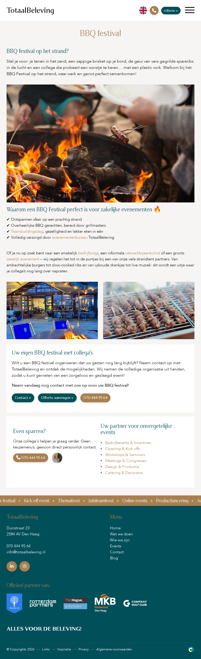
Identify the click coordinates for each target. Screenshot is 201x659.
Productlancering (155, 501)
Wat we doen (121, 534)
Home (115, 528)
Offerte (171, 10)
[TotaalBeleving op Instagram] (24, 566)
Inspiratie (64, 649)
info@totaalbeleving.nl (26, 552)
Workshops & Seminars (125, 454)
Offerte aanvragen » (57, 397)
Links (46, 649)
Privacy (84, 649)
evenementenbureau (69, 237)
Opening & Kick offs (122, 448)
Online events (118, 501)
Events (115, 546)
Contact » (23, 397)
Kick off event (20, 501)
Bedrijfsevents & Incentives (128, 442)
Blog (114, 558)
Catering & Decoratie (123, 472)
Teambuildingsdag (27, 231)
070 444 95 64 (95, 397)
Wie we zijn (120, 540)
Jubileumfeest (84, 501)
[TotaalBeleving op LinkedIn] (12, 566)
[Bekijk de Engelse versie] (143, 10)
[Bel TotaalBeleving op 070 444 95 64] (154, 10)
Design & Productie (122, 466)
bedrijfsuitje (88, 253)
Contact (117, 552)
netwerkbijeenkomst (142, 253)
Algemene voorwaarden (114, 649)
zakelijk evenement (23, 259)
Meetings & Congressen (126, 460)
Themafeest (52, 501)
